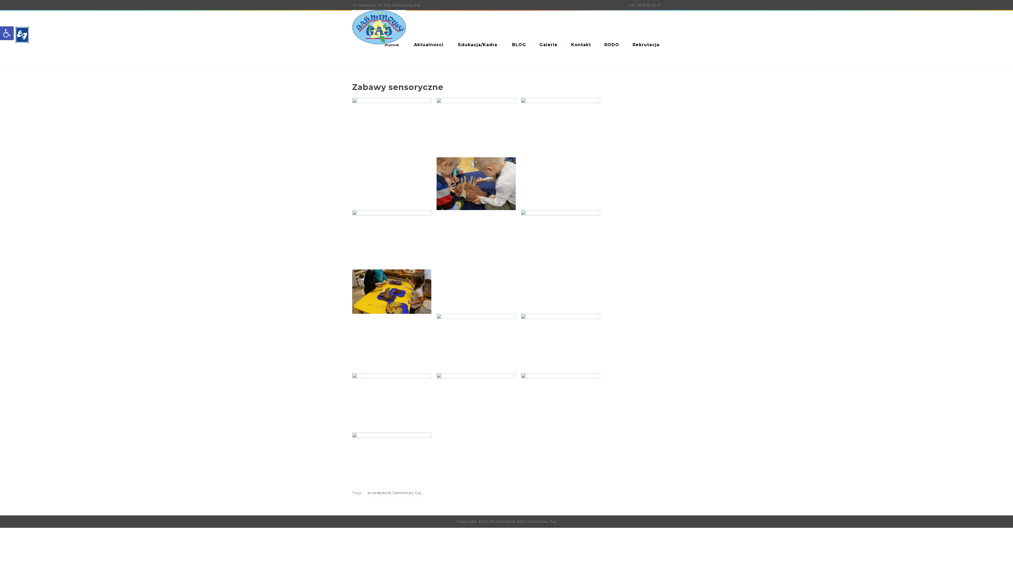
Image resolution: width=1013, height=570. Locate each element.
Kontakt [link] (581, 44)
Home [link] (392, 44)
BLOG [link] (519, 44)
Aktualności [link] (428, 44)
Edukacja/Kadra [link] (477, 44)
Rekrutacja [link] (646, 44)
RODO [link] (611, 44)
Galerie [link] (548, 44)
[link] (7, 33)
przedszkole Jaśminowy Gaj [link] (394, 493)
